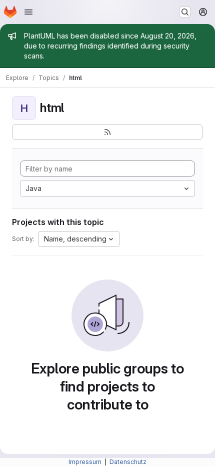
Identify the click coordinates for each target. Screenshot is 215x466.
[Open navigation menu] (28, 12)
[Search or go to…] (185, 12)
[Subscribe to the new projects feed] (107, 132)
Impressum (85, 462)
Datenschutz (128, 462)
